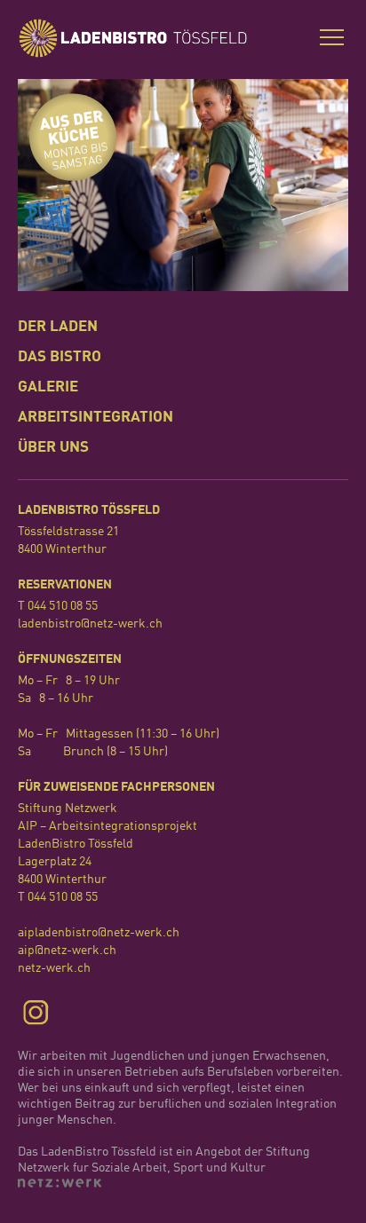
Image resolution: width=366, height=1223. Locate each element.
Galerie (48, 387)
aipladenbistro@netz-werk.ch (98, 933)
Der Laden (58, 327)
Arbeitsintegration (95, 417)
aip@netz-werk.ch (67, 950)
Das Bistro (59, 357)
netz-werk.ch (54, 968)
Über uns (53, 447)
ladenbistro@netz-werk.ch (90, 624)
